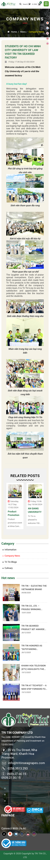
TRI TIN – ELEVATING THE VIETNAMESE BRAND (34, 587)
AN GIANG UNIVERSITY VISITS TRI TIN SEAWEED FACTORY (35, 510)
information (10, 549)
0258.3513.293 (18, 768)
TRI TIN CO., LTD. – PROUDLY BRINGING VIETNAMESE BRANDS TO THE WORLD (33, 607)
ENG (35, 4)
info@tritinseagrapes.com (26, 763)
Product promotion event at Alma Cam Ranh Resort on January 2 (15, 513)
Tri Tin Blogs (11, 561)
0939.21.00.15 (11, 777)
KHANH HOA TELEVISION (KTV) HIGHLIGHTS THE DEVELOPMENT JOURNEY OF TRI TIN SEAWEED (33, 667)
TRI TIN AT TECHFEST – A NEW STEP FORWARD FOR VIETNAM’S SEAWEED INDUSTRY (34, 687)
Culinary (9, 567)
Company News (36, 31)
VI (32, 4)
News (23, 31)
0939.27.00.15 (16, 774)
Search (25, 4)
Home (14, 31)
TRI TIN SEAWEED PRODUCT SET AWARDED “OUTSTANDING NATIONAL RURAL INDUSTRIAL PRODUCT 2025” (34, 627)
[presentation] (7, 507)
